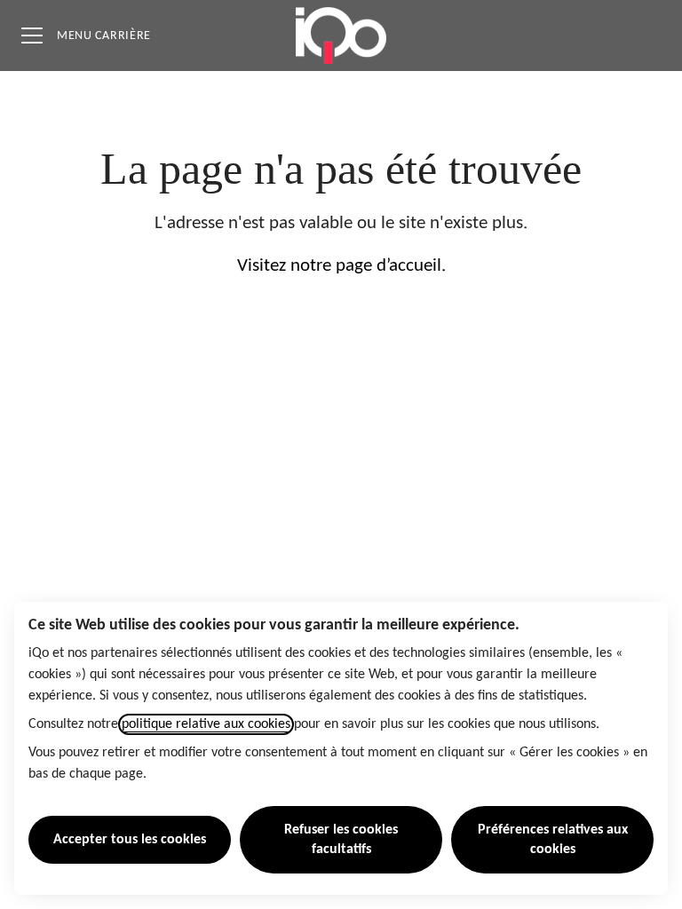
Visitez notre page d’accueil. (341, 266)
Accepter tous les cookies (129, 840)
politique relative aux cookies (206, 724)
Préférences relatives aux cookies (553, 840)
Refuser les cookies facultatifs (341, 840)
